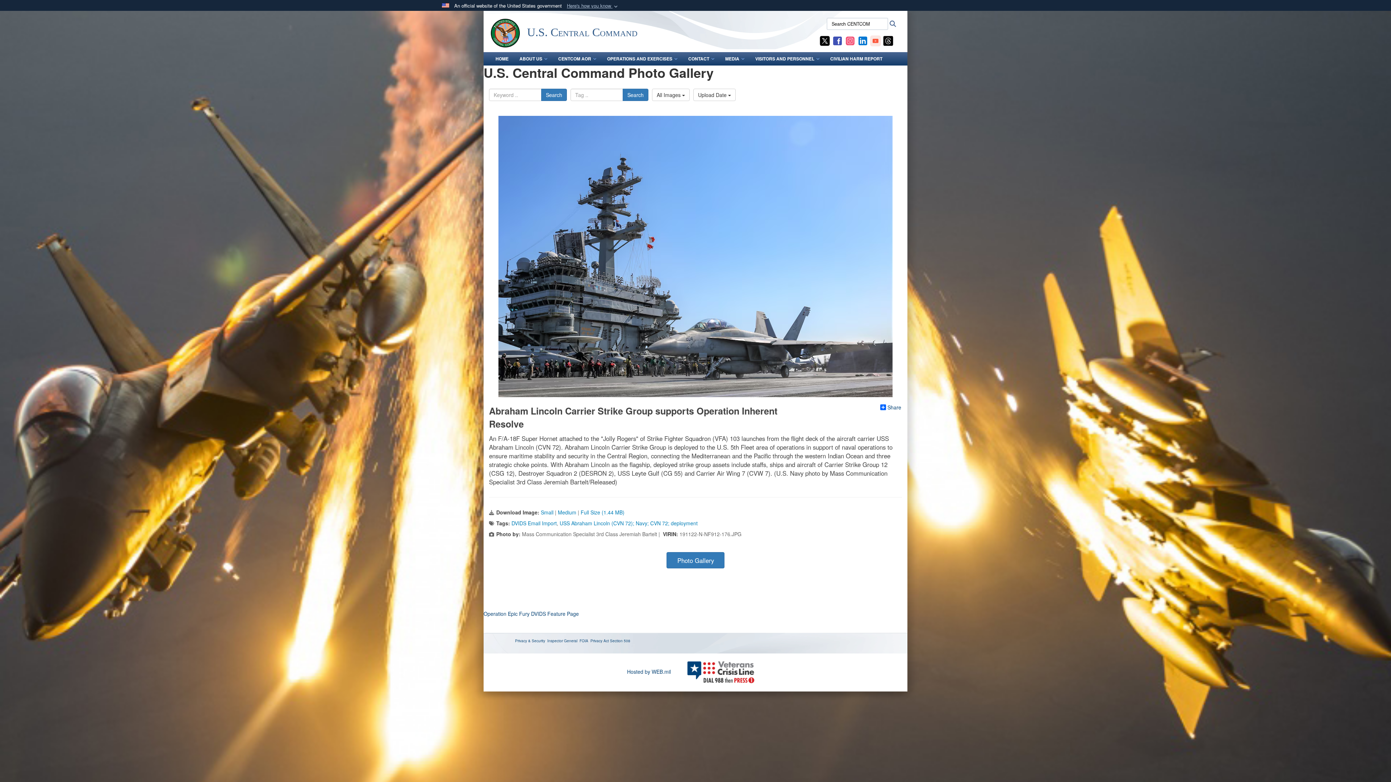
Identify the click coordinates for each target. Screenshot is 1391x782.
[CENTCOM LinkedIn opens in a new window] (863, 40)
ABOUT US (530, 58)
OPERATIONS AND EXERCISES (639, 58)
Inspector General (562, 640)
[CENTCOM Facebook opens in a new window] (837, 40)
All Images (669, 94)
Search (554, 94)
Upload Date (713, 94)
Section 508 (620, 640)
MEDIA (732, 58)
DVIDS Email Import (534, 523)
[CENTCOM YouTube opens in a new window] (875, 40)
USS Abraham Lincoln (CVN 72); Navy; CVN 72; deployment (629, 523)
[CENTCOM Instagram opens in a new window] (850, 40)
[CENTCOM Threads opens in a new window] (888, 40)
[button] (593, 6)
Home (502, 58)
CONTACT (698, 58)
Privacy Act (599, 640)
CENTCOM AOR (574, 58)
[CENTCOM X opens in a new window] (825, 40)
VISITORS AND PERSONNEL (784, 58)
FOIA (584, 640)
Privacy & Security (530, 640)
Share (894, 407)
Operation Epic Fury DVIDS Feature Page (531, 613)
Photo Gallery (695, 560)
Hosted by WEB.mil (649, 671)
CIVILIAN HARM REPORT (856, 58)
